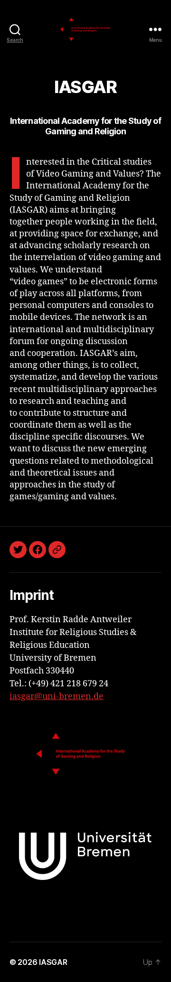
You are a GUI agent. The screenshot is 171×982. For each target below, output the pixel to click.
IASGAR (53, 962)
